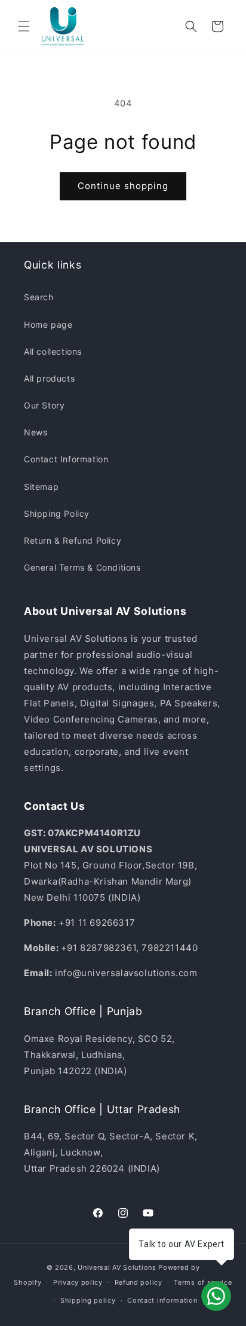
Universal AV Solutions (117, 1267)
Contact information (162, 1300)
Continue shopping (123, 185)
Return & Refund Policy (72, 540)
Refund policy (138, 1282)
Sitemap (41, 486)
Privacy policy (78, 1282)
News (35, 432)
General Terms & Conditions (82, 567)
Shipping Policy (57, 513)
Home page (48, 324)
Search (39, 297)
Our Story (44, 405)
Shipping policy (88, 1300)
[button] (24, 26)
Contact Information (66, 459)
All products (49, 378)
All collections (53, 351)
